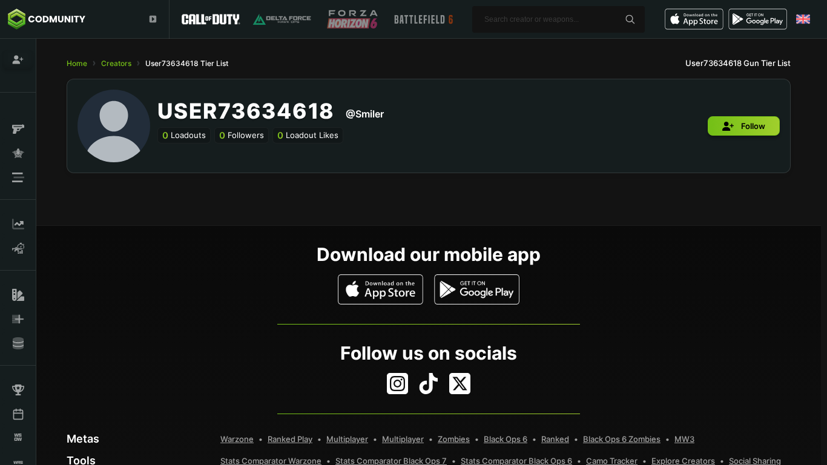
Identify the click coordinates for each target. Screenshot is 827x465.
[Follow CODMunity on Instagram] (397, 383)
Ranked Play (290, 439)
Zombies (454, 439)
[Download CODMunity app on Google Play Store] (476, 289)
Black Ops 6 (505, 439)
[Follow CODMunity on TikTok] (428, 383)
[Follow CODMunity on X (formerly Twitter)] (459, 383)
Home (77, 63)
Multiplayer (347, 439)
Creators (116, 63)
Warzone (237, 439)
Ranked (555, 439)
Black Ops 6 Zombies (622, 439)
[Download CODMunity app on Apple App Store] (380, 289)
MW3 (684, 439)
